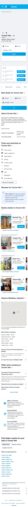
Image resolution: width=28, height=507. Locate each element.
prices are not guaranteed (11, 483)
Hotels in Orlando (6, 463)
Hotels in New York (6, 467)
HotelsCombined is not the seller (10, 488)
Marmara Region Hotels (6, 503)
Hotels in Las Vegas (7, 455)
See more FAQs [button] (14, 392)
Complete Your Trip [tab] (7, 447)
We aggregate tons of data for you (11, 491)
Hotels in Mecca (6, 457)
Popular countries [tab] (16, 444)
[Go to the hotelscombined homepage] (11, 6)
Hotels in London (6, 472)
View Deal (21, 226)
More (2, 125)
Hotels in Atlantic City (7, 470)
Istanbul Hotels (19, 503)
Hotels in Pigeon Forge (7, 461)
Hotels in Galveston (7, 474)
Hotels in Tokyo (6, 476)
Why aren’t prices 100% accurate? (11, 493)
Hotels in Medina (6, 465)
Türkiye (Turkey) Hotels (13, 500)
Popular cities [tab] (5, 444)
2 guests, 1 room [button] (7, 50)
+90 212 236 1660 (6, 41)
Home (6, 500)
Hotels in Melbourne (7, 459)
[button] (2, 6)
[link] (10, 230)
